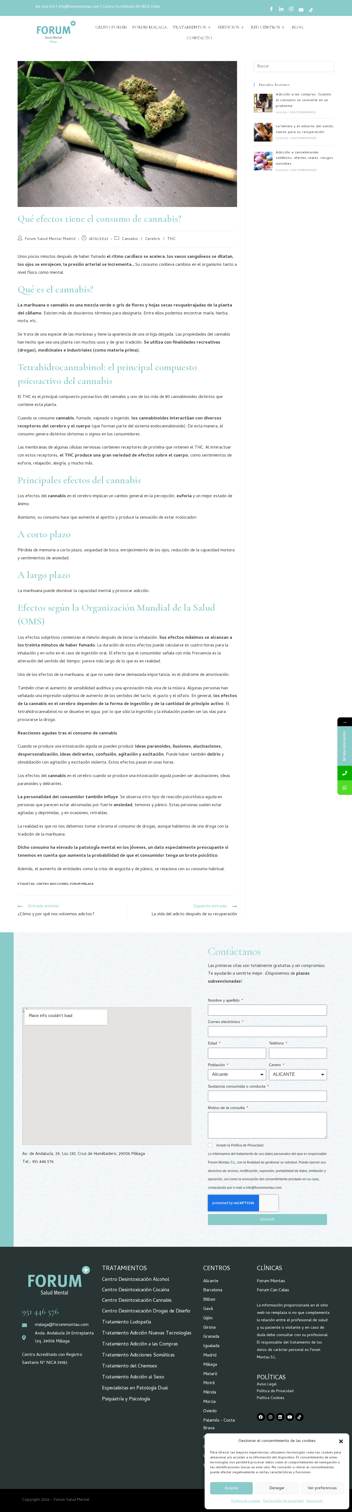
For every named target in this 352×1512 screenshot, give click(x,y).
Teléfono (277, 1043)
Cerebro (152, 239)
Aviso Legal (267, 1384)
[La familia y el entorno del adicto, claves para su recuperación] (263, 132)
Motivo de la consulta (227, 1107)
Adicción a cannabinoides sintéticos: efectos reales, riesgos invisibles (304, 158)
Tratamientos (189, 27)
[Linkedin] (280, 1417)
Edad (213, 1043)
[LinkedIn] (281, 10)
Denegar (277, 1488)
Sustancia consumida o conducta (237, 1086)
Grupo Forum (111, 27)
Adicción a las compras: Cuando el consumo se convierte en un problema (303, 100)
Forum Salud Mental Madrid (50, 239)
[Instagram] (291, 10)
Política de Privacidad (275, 1391)
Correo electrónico (224, 1021)
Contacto (199, 38)
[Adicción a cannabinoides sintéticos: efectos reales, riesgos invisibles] (263, 161)
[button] (341, 1441)
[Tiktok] (299, 1417)
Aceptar (231, 1488)
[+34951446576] (344, 773)
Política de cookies (245, 1501)
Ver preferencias (322, 1488)
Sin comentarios (302, 112)
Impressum (314, 1501)
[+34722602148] (344, 787)
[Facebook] (271, 10)
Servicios (228, 27)
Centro (275, 1065)
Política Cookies (270, 1398)
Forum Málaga (149, 27)
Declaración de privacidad (283, 1501)
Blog (297, 27)
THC (171, 239)
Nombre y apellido (224, 1000)
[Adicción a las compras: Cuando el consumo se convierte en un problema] (263, 103)
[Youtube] (301, 10)
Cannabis (130, 239)
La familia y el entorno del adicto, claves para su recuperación (305, 129)
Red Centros (265, 27)
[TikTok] (311, 10)
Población (217, 1065)
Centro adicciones (52, 884)
